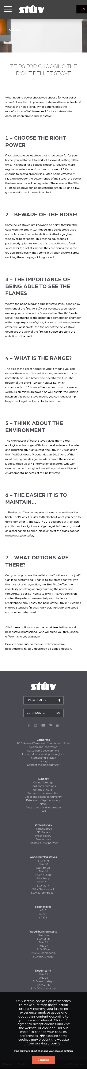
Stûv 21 (43, 942)
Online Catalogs (43, 782)
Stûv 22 (43, 945)
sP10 (43, 910)
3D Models (43, 832)
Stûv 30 (43, 864)
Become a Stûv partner (43, 843)
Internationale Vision (43, 757)
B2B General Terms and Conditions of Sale (43, 743)
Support (43, 779)
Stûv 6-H (43, 860)
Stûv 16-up (43, 878)
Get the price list (43, 789)
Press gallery (43, 835)
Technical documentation (43, 793)
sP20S (43, 917)
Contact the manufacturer (43, 764)
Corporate (43, 739)
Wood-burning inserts (43, 931)
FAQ (43, 811)
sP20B (43, 914)
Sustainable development (43, 750)
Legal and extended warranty (43, 796)
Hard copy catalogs (43, 786)
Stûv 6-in (43, 935)
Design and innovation (43, 747)
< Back (14, 29)
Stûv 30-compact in (43, 953)
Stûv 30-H (43, 885)
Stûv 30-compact (43, 889)
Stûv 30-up (43, 867)
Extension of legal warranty (43, 800)
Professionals (43, 825)
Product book (43, 828)
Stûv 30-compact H (43, 892)
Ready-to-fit (43, 970)
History (43, 761)
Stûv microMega (43, 956)
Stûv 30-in (43, 949)
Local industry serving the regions (43, 754)
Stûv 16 (43, 871)
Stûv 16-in (43, 938)
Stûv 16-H (43, 882)
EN (83, 9)
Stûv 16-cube (43, 875)
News (43, 804)
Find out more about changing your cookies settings (43, 1051)
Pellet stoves (43, 906)
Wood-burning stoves (43, 857)
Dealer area (43, 839)
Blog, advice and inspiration (43, 807)
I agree (43, 1060)
